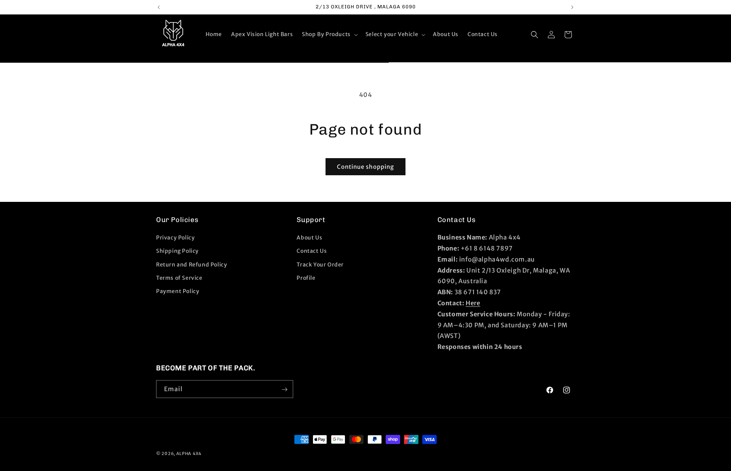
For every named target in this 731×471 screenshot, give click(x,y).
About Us (309, 237)
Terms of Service (179, 277)
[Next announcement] (572, 7)
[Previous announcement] (158, 7)
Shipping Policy (177, 251)
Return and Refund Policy (191, 264)
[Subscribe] (284, 389)
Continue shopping (365, 166)
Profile (306, 277)
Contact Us (312, 251)
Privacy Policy (175, 237)
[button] (329, 34)
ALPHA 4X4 (188, 453)
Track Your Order (320, 264)
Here (473, 303)
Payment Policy (177, 291)
